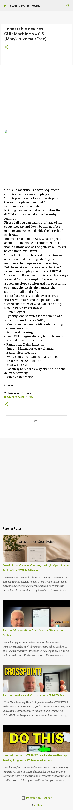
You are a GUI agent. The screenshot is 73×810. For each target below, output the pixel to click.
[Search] (68, 5)
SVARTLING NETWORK (25, 5)
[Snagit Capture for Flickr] (36, 132)
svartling (38, 805)
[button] (6, 47)
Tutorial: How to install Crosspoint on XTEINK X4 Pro (33, 695)
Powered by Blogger (39, 797)
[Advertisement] (36, 91)
